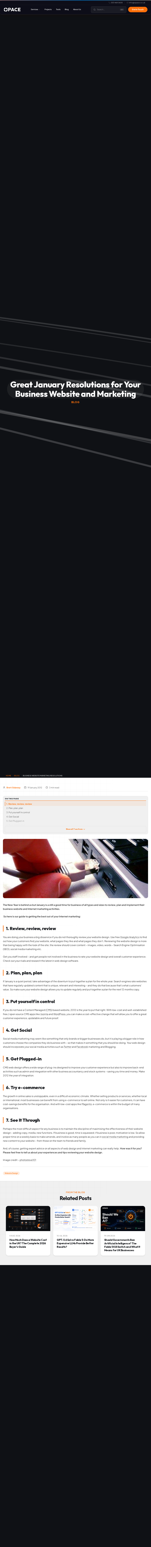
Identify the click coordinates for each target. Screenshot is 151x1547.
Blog (67, 9)
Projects (48, 9)
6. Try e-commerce (15, 825)
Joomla (44, 1014)
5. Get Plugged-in (15, 821)
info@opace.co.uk (137, 2)
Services (34, 9)
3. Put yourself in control (18, 812)
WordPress (59, 1014)
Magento (87, 1104)
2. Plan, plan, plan (14, 808)
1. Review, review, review (19, 804)
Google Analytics (129, 937)
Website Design (11, 1173)
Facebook (82, 1046)
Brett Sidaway (13, 787)
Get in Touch (138, 9)
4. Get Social (12, 816)
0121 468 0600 (117, 2)
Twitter (67, 1046)
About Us (77, 9)
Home (8, 775)
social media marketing (115, 1136)
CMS (48, 1009)
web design (70, 1148)
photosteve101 (28, 1159)
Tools (58, 9)
